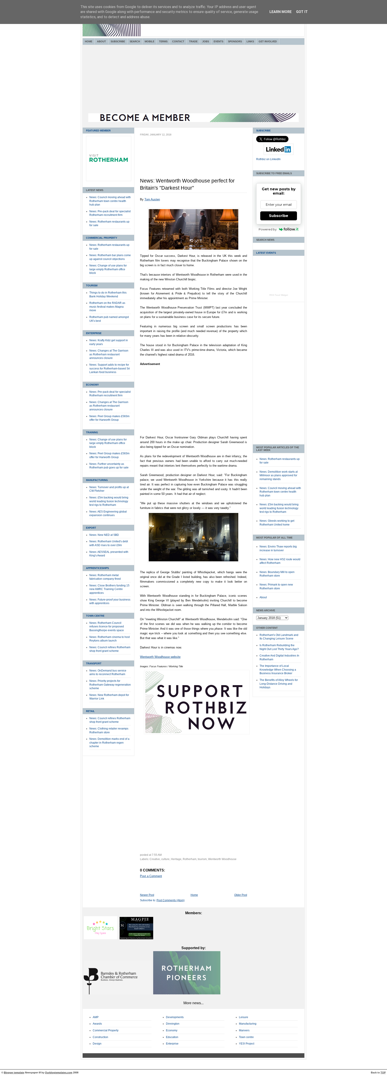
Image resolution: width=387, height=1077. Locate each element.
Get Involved (268, 41)
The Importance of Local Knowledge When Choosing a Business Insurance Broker (278, 669)
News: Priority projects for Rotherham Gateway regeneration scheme (110, 684)
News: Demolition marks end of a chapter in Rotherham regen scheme (109, 742)
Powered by (268, 229)
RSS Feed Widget (278, 295)
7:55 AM (157, 854)
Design (97, 1043)
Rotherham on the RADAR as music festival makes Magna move (107, 306)
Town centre (246, 1037)
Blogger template (14, 1072)
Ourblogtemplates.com (58, 1072)
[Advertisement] (193, 79)
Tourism (91, 285)
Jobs (205, 41)
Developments (175, 1017)
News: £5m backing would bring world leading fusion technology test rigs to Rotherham (108, 501)
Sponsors (235, 41)
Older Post (240, 895)
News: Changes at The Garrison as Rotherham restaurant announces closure (108, 354)
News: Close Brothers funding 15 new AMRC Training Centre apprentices (109, 589)
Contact (178, 41)
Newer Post (147, 895)
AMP (96, 1017)
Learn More (280, 12)
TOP (383, 1072)
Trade (193, 41)
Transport (93, 663)
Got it (302, 12)
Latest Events (266, 252)
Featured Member (98, 130)
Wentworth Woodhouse (222, 859)
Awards (97, 1023)
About (101, 41)
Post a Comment (151, 876)
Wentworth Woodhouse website (160, 657)
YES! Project (246, 1043)
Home (88, 41)
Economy (92, 384)
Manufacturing (97, 480)
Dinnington (172, 1023)
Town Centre (95, 615)
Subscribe (118, 41)
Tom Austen (152, 199)
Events (218, 41)
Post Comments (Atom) (171, 900)
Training (92, 432)
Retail (90, 711)
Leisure (243, 1017)
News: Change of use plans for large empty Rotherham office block (108, 269)
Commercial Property (101, 237)
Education (172, 1037)
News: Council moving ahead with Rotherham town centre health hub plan (110, 201)
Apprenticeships (97, 568)
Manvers (244, 1030)
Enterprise (93, 333)
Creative (155, 859)
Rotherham (189, 859)
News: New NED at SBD (104, 534)
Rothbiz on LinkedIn (268, 159)
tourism (202, 859)
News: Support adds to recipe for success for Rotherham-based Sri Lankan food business (109, 368)
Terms (163, 41)
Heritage (176, 859)
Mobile (149, 41)
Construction (100, 1037)
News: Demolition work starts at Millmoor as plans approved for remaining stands (279, 475)
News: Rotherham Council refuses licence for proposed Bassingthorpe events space (106, 626)
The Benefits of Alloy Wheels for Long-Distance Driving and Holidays (279, 683)
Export (91, 527)
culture (165, 859)
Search (135, 41)
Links (250, 41)
